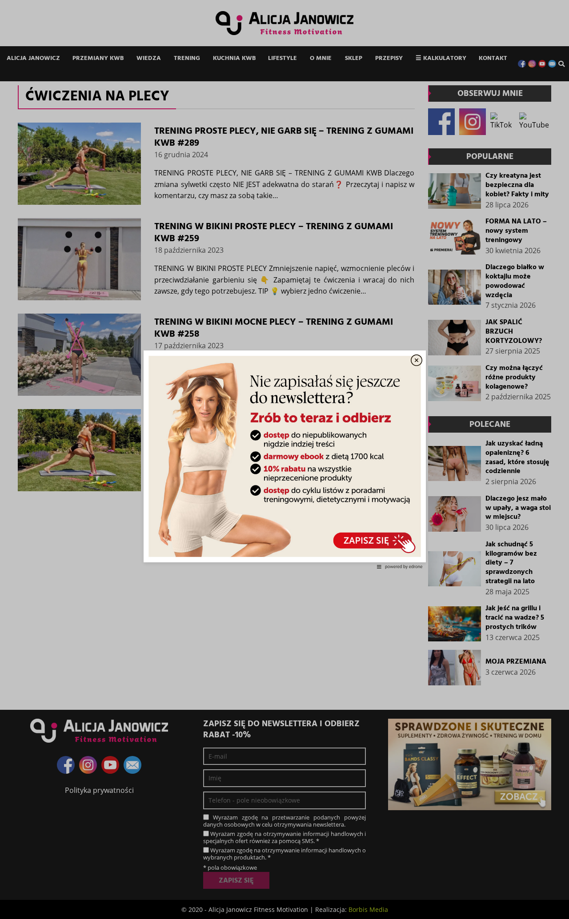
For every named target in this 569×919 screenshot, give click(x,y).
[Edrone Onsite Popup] (284, 459)
